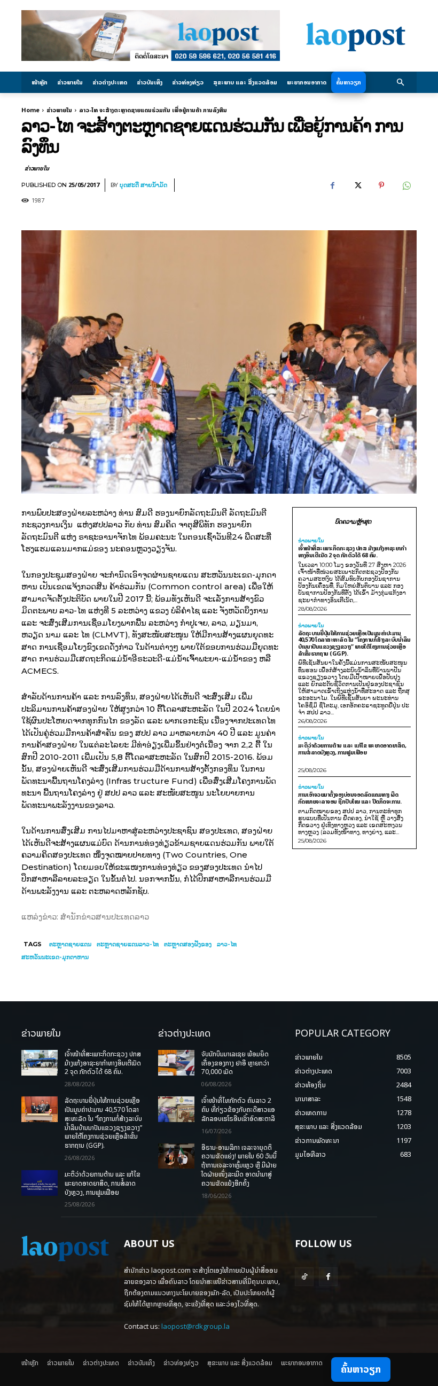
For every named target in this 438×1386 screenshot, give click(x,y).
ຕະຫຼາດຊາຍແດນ (70, 944)
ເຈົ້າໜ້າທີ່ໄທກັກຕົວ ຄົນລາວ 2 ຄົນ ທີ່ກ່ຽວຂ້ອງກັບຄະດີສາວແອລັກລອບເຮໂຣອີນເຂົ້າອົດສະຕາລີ (238, 1109)
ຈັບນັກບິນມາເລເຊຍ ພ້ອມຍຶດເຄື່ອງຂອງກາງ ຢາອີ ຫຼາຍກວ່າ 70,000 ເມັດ (235, 1063)
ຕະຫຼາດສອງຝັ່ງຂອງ (188, 944)
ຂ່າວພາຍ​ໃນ (59, 110)
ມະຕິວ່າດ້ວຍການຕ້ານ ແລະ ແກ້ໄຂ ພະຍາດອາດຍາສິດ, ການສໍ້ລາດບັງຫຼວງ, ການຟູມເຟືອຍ (352, 748)
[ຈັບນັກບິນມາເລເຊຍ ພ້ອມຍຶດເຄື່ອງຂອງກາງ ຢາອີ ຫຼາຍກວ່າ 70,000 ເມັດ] (176, 1063)
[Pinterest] (381, 185)
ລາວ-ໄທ (227, 944)
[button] (401, 83)
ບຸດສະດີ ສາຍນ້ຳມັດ (143, 185)
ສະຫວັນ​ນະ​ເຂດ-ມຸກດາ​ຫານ (55, 957)
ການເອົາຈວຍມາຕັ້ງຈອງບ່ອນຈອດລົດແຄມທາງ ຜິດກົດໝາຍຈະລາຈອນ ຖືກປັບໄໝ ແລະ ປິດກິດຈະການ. (350, 797)
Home (30, 110)
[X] (356, 185)
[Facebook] (332, 185)
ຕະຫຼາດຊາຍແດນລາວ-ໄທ (128, 944)
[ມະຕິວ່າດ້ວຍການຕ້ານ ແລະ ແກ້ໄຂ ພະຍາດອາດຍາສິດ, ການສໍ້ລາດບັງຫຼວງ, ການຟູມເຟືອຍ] (39, 1183)
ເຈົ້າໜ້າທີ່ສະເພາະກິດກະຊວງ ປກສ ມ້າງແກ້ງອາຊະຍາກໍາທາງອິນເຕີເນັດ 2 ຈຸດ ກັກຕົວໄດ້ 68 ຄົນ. (352, 551)
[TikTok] (304, 1276)
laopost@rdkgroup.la (195, 1326)
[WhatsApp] (406, 185)
